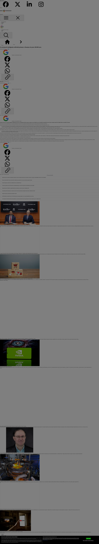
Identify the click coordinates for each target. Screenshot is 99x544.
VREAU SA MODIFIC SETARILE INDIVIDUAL (88, 540)
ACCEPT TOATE (88, 538)
